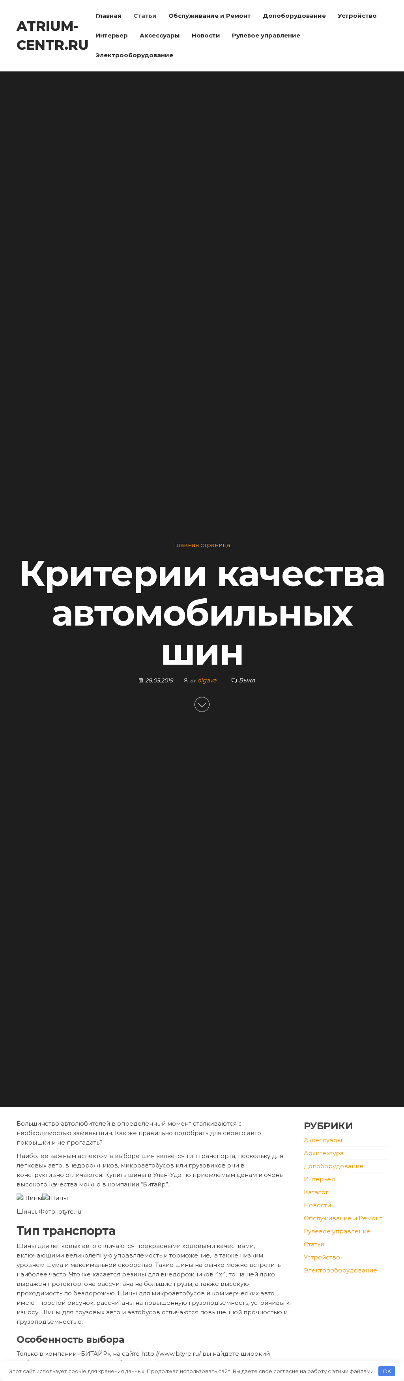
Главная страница (202, 545)
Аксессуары (160, 35)
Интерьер (111, 35)
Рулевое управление (266, 35)
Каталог (316, 1192)
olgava (207, 680)
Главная (108, 15)
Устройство (357, 15)
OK (387, 1371)
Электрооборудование (134, 55)
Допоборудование (294, 15)
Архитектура (324, 1153)
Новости (206, 35)
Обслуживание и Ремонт (209, 15)
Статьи (145, 15)
